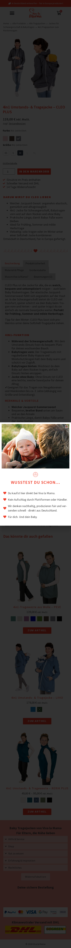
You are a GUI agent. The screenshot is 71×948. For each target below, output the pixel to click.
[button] (66, 427)
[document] (35, 474)
